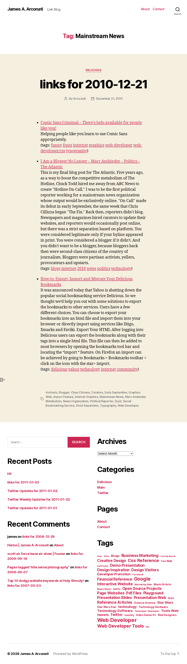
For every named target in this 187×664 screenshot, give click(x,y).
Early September (116, 392)
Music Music (104, 589)
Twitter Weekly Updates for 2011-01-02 (38, 499)
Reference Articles (114, 602)
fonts (67, 145)
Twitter (103, 493)
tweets (102, 615)
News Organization (75, 401)
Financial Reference (114, 579)
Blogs (115, 556)
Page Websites (111, 593)
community (127, 369)
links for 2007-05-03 (24, 585)
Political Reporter (101, 401)
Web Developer (128, 405)
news (91, 268)
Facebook (138, 574)
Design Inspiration (113, 570)
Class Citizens (80, 392)
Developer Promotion (114, 574)
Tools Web (170, 611)
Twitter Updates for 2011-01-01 (32, 508)
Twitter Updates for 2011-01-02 (32, 491)
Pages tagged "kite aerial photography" (38, 567)
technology (121, 268)
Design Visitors (145, 570)
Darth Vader (102, 566)
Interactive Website (115, 584)
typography (76, 150)
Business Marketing (140, 555)
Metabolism (53, 401)
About (145, 9)
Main (101, 487)
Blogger (64, 392)
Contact (159, 9)
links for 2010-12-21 (93, 84)
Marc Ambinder (135, 397)
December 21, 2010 (109, 98)
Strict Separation (87, 405)
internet (80, 145)
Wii (147, 627)
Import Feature (63, 397)
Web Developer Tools (120, 626)
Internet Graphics (86, 397)
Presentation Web (150, 597)
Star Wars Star (106, 607)
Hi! (9, 474)
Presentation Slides (114, 597)
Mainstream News (111, 397)
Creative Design (111, 560)
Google (142, 579)
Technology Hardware (153, 607)
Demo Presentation (127, 565)
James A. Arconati (25, 9)
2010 (81, 268)
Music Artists (162, 584)
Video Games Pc (146, 615)
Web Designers (167, 615)
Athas (106, 556)
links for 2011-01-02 (23, 482)
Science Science (144, 602)
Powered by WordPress (70, 654)
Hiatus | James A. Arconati (28, 545)
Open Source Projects (142, 588)
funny (56, 145)
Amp (99, 556)
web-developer (118, 145)
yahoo (73, 369)
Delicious (94, 70)
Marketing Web (143, 584)
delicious (59, 369)
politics (103, 268)
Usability (129, 615)
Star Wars (165, 602)
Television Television (147, 611)
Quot (118, 401)
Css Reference (143, 560)
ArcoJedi (79, 98)
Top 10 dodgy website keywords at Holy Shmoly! (45, 581)
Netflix (117, 589)
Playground (153, 593)
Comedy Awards (168, 556)
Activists (51, 392)
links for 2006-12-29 (38, 536)
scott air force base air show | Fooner (36, 554)
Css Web (166, 561)
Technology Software (115, 611)
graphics (96, 145)
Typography (108, 405)
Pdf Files (134, 593)
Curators (97, 392)
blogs (55, 268)
